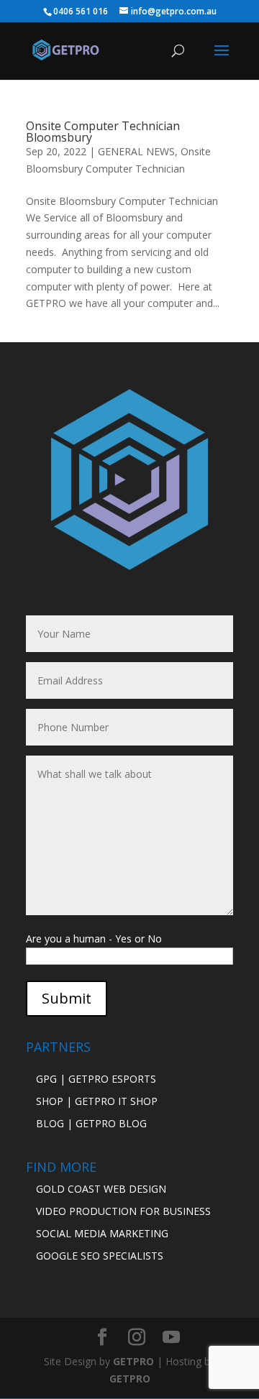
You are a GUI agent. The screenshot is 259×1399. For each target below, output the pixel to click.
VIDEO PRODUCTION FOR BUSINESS (123, 1211)
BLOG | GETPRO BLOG (91, 1123)
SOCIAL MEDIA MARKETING (102, 1233)
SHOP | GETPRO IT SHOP (97, 1101)
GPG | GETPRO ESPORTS (96, 1079)
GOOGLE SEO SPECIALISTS (99, 1255)
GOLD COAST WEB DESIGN (101, 1189)
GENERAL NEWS (136, 151)
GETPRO (133, 1361)
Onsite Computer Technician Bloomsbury (103, 131)
